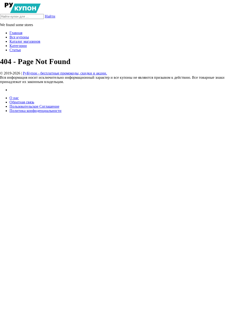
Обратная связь (21, 102)
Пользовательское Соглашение (34, 106)
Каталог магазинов (24, 41)
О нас (14, 98)
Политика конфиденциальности (35, 111)
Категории (18, 46)
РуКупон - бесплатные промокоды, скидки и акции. (65, 73)
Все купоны (19, 37)
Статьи (15, 50)
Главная (15, 33)
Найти (50, 16)
